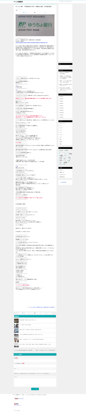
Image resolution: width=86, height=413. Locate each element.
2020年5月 (61, 96)
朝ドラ (65, 158)
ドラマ (61, 132)
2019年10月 (62, 112)
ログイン (61, 169)
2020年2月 (61, 103)
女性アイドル (63, 157)
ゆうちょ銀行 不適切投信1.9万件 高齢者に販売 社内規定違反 (42, 307)
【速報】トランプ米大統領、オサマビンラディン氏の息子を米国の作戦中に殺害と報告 (31, 339)
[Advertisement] (35, 66)
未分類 (61, 141)
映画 (61, 158)
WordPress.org (62, 176)
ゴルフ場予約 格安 (63, 182)
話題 (65, 162)
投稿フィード (62, 172)
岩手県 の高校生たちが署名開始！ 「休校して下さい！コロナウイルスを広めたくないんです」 (66, 89)
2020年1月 (61, 105)
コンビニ (69, 152)
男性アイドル (63, 160)
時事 (16, 10)
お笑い (67, 150)
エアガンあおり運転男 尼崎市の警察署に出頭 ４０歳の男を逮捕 (23, 350)
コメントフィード (62, 174)
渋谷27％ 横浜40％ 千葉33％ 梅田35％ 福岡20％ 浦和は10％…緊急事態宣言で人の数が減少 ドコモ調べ (35, 344)
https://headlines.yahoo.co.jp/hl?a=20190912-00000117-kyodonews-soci (31, 42)
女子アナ (66, 155)
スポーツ (61, 127)
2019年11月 (62, 110)
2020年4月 (61, 98)
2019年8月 (61, 117)
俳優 (70, 154)
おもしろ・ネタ (62, 123)
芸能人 (61, 162)
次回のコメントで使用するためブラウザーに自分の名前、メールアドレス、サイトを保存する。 (32, 373)
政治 (69, 157)
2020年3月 (61, 101)
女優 (61, 155)
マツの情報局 (18, 2)
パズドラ (61, 134)
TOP (17, 394)
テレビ (61, 130)
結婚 (69, 160)
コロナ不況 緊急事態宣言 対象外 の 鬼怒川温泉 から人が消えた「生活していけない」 (31, 334)
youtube (61, 150)
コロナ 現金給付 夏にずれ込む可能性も (25, 324)
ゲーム (61, 125)
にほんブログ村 (21, 398)
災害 (70, 158)
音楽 (64, 164)
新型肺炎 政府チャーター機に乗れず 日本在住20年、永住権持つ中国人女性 (30, 329)
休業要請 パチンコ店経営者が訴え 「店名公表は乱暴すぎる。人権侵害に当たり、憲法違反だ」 (66, 77)
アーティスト (63, 152)
